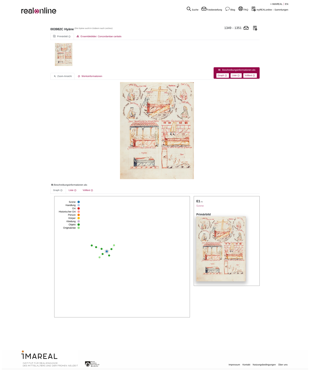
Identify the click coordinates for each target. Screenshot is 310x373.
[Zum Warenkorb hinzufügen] (246, 28)
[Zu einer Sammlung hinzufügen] (255, 28)
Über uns (283, 364)
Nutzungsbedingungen (264, 364)
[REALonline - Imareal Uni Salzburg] (51, 8)
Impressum (234, 364)
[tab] (62, 36)
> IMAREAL (276, 4)
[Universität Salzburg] (92, 363)
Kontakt (246, 364)
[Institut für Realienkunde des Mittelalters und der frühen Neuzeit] (49, 358)
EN (286, 4)
